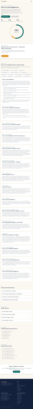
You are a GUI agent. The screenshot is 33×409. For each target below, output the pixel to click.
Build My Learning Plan (4, 399)
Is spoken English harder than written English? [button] (10, 299)
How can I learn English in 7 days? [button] (7, 317)
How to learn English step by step (7, 354)
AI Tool (29, 368)
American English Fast (27, 76)
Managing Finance (19, 394)
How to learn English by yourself (7, 357)
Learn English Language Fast (5, 70)
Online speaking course (6, 332)
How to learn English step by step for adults (9, 355)
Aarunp (18, 403)
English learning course (6, 335)
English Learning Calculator (21, 385)
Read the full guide (15, 16)
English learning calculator (10, 368)
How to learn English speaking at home (8, 358)
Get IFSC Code (19, 397)
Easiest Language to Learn (24, 72)
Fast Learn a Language (14, 70)
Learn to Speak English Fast (18, 76)
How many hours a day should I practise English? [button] (10, 296)
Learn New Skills (10, 74)
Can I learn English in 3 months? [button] (7, 320)
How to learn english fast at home (7, 351)
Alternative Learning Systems (15, 72)
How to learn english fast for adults (8, 352)
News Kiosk (19, 399)
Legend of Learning (4, 74)
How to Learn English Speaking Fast (6, 394)
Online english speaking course (7, 331)
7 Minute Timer (19, 398)
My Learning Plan (4, 76)
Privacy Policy (19, 389)
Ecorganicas (19, 402)
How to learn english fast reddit (7, 348)
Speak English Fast (10, 76)
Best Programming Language (27, 74)
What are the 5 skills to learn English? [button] (8, 314)
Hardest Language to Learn (5, 72)
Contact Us (18, 388)
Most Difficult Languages (17, 74)
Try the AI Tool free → (5, 16)
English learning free (5, 338)
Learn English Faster (21, 70)
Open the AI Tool (16, 371)
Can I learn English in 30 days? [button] (7, 311)
